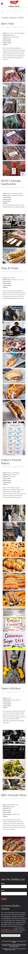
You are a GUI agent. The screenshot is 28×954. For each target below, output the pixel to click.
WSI (17, 950)
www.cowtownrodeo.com (7, 928)
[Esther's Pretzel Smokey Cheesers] (14, 581)
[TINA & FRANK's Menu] (14, 438)
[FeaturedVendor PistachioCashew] (14, 90)
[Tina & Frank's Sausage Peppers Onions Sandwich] (14, 410)
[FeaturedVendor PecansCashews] (14, 105)
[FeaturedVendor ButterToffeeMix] (14, 152)
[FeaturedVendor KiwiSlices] (14, 121)
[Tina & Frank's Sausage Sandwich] (14, 360)
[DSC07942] (14, 769)
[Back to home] (14, 4)
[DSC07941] (14, 752)
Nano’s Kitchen (10, 688)
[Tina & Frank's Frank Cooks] (14, 313)
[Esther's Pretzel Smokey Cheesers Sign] (14, 624)
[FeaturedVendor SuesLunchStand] (14, 221)
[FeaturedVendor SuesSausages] (14, 239)
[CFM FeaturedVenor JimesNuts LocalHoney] (14, 168)
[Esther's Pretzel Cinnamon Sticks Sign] (14, 641)
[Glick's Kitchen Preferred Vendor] (14, 737)
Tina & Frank (9, 268)
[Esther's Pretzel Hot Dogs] (14, 565)
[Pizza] (14, 859)
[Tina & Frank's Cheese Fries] (14, 391)
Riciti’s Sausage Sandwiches (11, 182)
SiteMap (21, 950)
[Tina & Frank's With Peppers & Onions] (14, 344)
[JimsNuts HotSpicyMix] (14, 74)
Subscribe (4, 899)
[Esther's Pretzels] (14, 513)
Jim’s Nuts (7, 23)
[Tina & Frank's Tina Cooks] (14, 328)
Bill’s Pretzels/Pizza (13, 795)
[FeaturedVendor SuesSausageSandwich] (14, 255)
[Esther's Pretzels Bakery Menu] (14, 611)
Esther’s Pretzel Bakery (11, 461)
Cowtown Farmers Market (11, 27)
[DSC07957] (14, 784)
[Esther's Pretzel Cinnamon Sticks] (14, 598)
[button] (2, 4)
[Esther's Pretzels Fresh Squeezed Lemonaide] (14, 667)
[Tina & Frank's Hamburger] (14, 375)
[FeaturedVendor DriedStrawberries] (14, 137)
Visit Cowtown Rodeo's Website (10, 935)
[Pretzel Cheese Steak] (14, 844)
